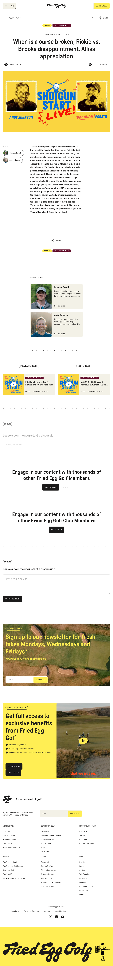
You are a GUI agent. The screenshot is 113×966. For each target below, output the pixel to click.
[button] (103, 18)
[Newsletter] (12, 6)
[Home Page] (56, 6)
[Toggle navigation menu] (6, 6)
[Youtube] (62, 916)
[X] (50, 916)
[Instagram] (56, 916)
